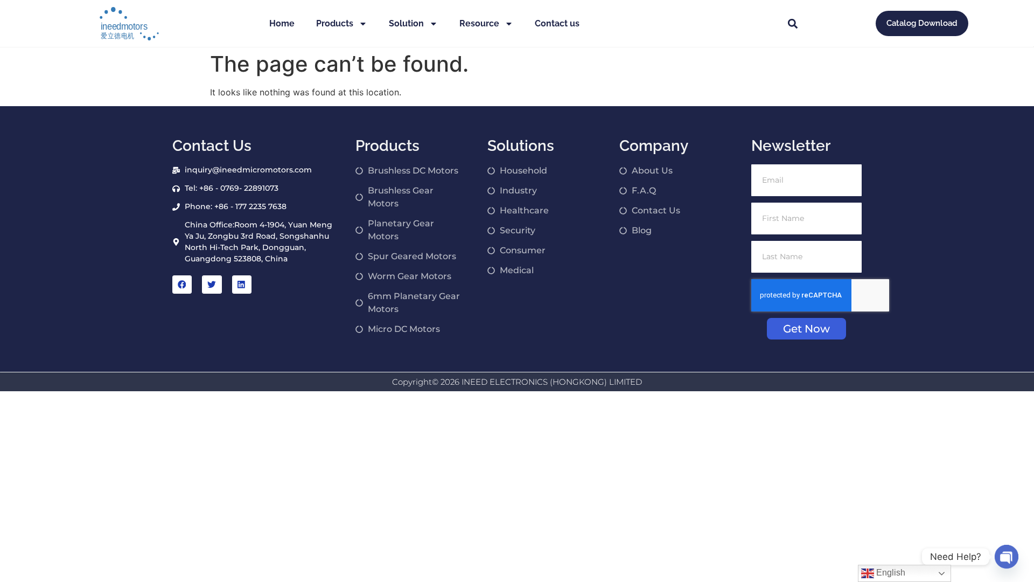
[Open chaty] (1006, 557)
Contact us (557, 23)
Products (334, 23)
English (889, 572)
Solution (406, 23)
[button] (792, 23)
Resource (479, 23)
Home (282, 23)
